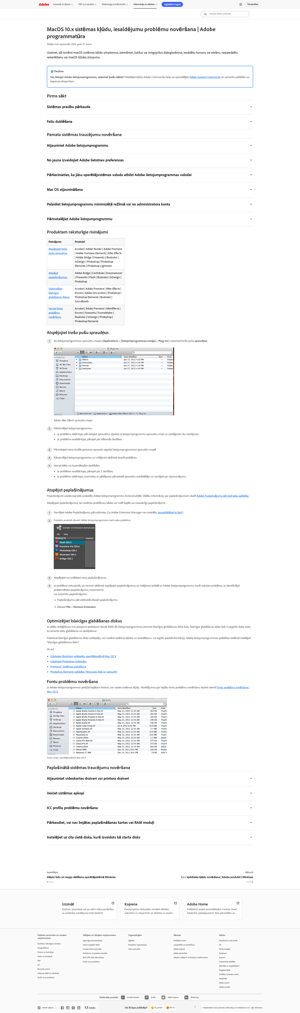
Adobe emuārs (224, 987)
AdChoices (258, 1008)
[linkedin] (78, 1007)
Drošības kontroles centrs (229, 974)
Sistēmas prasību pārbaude (68, 106)
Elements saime (44, 969)
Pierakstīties (252, 4)
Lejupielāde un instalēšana (184, 945)
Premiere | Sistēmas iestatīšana (68, 666)
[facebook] (62, 1007)
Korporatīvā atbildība (227, 962)
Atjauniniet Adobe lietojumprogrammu (77, 145)
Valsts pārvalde (134, 949)
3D (39, 965)
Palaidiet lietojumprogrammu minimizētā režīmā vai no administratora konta (108, 204)
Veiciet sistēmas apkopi (65, 793)
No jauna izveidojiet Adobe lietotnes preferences (85, 160)
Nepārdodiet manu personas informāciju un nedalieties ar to (226, 1008)
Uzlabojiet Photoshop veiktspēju (68, 661)
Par (220, 945)
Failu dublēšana (59, 121)
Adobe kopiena (179, 949)
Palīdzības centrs (180, 941)
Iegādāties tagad (172, 4)
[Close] (195, 1006)
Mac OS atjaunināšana (65, 189)
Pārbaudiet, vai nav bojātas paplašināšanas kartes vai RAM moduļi (100, 822)
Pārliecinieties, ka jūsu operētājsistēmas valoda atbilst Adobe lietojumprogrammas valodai (119, 174)
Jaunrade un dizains (61, 4)
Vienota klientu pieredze (92, 949)
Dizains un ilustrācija (46, 952)
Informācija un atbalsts (144, 4)
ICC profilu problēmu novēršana (72, 807)
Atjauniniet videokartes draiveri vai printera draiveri (88, 778)
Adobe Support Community (204, 77)
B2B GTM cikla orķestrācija (93, 957)
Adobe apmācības (180, 953)
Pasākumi (223, 953)
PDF (39, 961)
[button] (240, 4)
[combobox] (224, 14)
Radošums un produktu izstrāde (95, 953)
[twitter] (73, 1007)
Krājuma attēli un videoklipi (48, 973)
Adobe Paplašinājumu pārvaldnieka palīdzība (223, 496)
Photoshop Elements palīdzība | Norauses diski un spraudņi (83, 672)
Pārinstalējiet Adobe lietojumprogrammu (79, 219)
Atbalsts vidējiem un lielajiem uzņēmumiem (191, 957)
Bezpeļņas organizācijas (137, 945)
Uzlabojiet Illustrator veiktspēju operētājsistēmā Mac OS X (83, 656)
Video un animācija (45, 956)
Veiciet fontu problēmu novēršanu (56, 313)
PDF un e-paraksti (86, 4)
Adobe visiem (224, 983)
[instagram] (67, 1007)
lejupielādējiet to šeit (170, 512)
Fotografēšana (43, 948)
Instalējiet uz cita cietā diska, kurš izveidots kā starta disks (93, 837)
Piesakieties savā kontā (228, 941)
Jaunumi (222, 957)
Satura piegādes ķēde (91, 945)
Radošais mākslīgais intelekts (49, 944)
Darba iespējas (225, 949)
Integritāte (223, 979)
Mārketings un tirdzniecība (113, 4)
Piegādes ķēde (224, 970)
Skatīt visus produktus (46, 977)
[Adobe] (44, 4)
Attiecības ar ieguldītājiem (229, 966)
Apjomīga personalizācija (92, 941)
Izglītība (131, 941)
